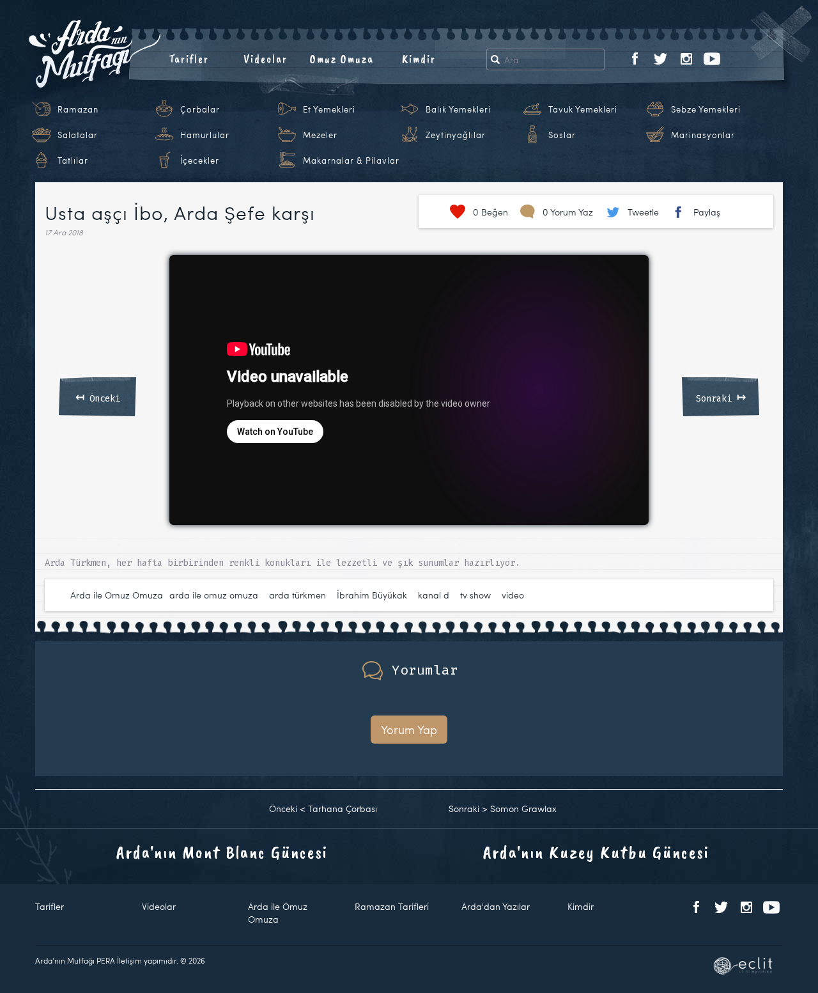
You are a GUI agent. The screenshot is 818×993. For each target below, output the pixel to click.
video (513, 595)
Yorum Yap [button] (409, 729)
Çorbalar (200, 109)
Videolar (265, 59)
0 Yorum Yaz (568, 212)
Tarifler (189, 59)
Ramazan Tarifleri (392, 906)
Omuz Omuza (342, 59)
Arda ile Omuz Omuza (116, 595)
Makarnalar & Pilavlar (351, 160)
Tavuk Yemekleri (582, 109)
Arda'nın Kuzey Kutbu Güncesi (596, 852)
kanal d (433, 595)
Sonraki (721, 396)
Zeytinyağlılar (456, 135)
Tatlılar (73, 160)
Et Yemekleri (329, 109)
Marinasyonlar (703, 135)
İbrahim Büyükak (372, 595)
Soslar (562, 135)
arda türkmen (297, 595)
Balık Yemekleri (458, 109)
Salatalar (78, 135)
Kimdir (419, 59)
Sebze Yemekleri (706, 109)
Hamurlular (204, 135)
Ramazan (78, 109)
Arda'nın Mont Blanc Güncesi (222, 852)
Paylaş (706, 212)
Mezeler (320, 135)
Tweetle (643, 212)
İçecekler (199, 160)
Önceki (97, 396)
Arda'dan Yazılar (495, 906)
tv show (475, 595)
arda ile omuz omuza (213, 595)
